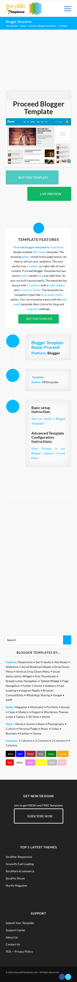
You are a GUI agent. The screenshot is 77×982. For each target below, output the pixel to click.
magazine (33, 309)
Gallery (20, 716)
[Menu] (65, 8)
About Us (12, 937)
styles (24, 275)
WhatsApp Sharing (38, 695)
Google (57, 695)
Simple (65, 707)
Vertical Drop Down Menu (33, 671)
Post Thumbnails (45, 676)
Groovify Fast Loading (20, 864)
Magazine (21, 707)
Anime (30, 724)
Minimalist (37, 707)
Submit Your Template (20, 923)
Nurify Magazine (16, 885)
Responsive (25, 662)
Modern (23, 712)
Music (44, 728)
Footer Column (32, 685)
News (41, 724)
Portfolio (52, 707)
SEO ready (39, 252)
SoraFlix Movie (15, 878)
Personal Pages (28, 728)
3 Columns (59, 740)
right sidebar (57, 285)
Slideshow (12, 667)
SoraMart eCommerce (20, 871)
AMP (9, 700)
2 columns (33, 285)
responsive (56, 247)
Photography (56, 724)
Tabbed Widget (49, 681)
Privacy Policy (24, 951)
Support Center (15, 930)
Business (11, 733)
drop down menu (52, 294)
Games (37, 733)
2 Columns (42, 740)
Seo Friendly (43, 662)
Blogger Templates (19, 21)
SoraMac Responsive (19, 856)
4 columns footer (30, 290)
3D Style (33, 716)
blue (40, 275)
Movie (19, 724)
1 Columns (25, 740)
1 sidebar (32, 266)
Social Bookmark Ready (36, 667)
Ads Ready (61, 662)
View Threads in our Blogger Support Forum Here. (48, 453)
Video (55, 728)
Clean (11, 712)
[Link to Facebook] (62, 977)
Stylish (46, 716)
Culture (11, 728)
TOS (8, 951)
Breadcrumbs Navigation (22, 681)
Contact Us (13, 944)
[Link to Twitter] (68, 977)
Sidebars (50, 685)
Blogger (53, 353)
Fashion (25, 733)
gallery (26, 256)
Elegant (36, 712)
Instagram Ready (29, 690)
